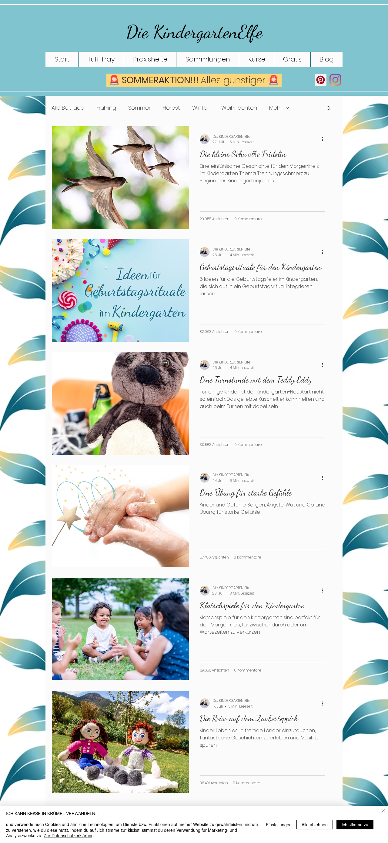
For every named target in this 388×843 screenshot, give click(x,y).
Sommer (139, 107)
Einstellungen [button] (279, 824)
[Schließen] (383, 811)
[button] (329, 108)
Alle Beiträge (68, 107)
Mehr (275, 107)
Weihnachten (239, 107)
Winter (200, 107)
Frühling (106, 107)
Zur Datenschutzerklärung (69, 835)
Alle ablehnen (315, 824)
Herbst (171, 107)
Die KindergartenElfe (194, 32)
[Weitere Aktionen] (324, 139)
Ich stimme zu (355, 824)
